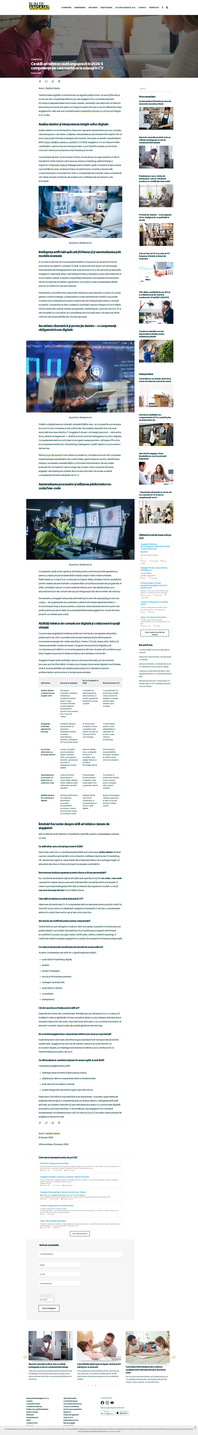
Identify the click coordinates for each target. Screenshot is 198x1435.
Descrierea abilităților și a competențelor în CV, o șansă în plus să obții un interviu (155, 417)
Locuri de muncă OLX (125, 7)
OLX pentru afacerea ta (72, 1404)
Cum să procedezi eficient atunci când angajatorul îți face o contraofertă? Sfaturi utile (155, 673)
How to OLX (68, 1417)
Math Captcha (46, 1296)
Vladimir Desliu (52, 88)
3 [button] (89, 1385)
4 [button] (92, 1385)
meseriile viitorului (90, 111)
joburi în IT (85, 668)
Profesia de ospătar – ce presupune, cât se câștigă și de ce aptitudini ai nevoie (155, 217)
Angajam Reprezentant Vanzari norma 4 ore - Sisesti (63, 1192)
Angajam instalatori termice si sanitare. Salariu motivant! (64, 1177)
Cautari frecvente (33, 1404)
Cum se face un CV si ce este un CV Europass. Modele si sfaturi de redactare (154, 256)
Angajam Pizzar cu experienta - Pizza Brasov (154, 569)
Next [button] (173, 1357)
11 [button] (116, 1385)
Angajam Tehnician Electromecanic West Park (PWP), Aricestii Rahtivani (155, 546)
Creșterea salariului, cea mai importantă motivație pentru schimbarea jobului (151, 334)
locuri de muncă (53, 455)
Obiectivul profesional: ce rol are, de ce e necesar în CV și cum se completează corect (155, 495)
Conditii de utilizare (34, 1406)
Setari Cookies (32, 1412)
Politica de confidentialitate (37, 1409)
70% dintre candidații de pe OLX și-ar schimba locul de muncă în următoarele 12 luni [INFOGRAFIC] (154, 295)
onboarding (103, 598)
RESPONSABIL (106, 7)
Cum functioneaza (70, 1401)
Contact (142, 7)
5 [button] (95, 1385)
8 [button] (106, 1385)
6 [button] (99, 1385)
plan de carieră (72, 1025)
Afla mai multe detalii (113, 1431)
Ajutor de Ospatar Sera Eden (53, 1221)
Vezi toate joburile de (79, 1234)
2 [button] (85, 1385)
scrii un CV (90, 1112)
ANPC (28, 1420)
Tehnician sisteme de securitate (54, 1163)
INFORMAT (93, 7)
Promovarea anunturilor (72, 1409)
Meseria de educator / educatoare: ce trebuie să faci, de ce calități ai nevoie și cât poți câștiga (154, 683)
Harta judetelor (32, 1417)
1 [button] (82, 1385)
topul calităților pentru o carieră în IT (62, 142)
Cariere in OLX (32, 1423)
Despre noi (154, 7)
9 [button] (109, 1385)
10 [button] (113, 1385)
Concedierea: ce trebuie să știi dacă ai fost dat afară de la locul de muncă (155, 379)
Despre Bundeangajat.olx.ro (37, 1398)
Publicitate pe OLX (70, 1420)
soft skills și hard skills (110, 270)
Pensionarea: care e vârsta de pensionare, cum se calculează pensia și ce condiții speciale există (154, 178)
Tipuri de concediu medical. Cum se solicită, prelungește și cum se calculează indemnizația (155, 140)
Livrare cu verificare (71, 1406)
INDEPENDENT (80, 7)
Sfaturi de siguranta (71, 1415)
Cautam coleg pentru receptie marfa (56, 1205)
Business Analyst (59, 165)
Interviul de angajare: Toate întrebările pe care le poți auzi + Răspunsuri (153, 456)
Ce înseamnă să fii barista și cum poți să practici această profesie (155, 102)
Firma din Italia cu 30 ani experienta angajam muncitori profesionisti (154, 585)
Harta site (30, 1415)
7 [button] (102, 1385)
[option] (68, 1357)
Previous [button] (24, 1357)
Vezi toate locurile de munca (155, 633)
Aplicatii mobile (69, 1398)
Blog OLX (67, 1412)
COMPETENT (66, 7)
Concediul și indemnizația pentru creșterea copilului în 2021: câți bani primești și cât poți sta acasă (66, 1369)
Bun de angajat (69, 1423)
